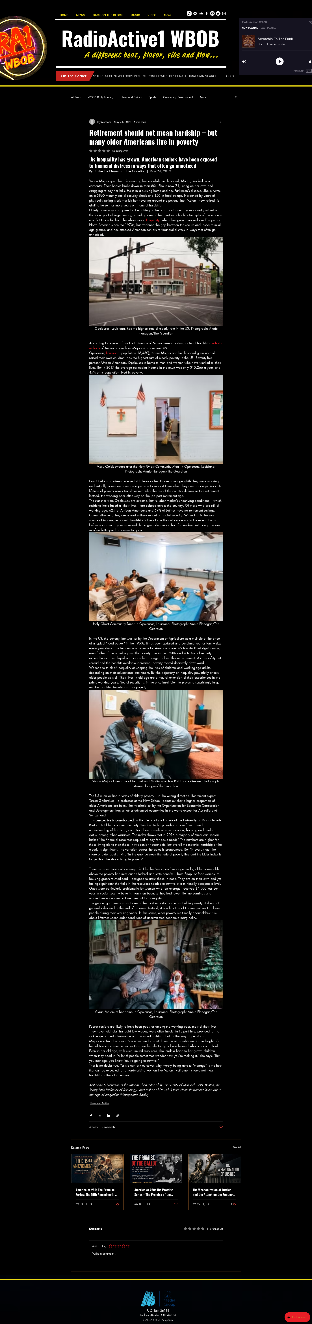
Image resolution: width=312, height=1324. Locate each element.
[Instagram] (224, 13)
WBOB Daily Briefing (100, 97)
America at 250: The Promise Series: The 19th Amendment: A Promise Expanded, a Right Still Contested (97, 1192)
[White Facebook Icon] (206, 13)
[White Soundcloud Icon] (201, 13)
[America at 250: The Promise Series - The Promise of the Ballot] (156, 1168)
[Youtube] (212, 13)
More (203, 97)
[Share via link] (117, 1115)
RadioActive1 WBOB (140, 38)
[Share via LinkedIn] (108, 1115)
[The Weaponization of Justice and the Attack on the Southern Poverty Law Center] (214, 1168)
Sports (152, 97)
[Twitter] (218, 13)
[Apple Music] (189, 13)
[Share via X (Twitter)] (99, 1115)
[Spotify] (195, 13)
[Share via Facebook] (91, 1115)
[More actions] (220, 122)
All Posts (76, 97)
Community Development (178, 97)
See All (237, 1147)
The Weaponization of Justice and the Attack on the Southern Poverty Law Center (214, 1192)
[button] (236, 97)
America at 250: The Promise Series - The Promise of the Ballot (153, 1192)
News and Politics (131, 97)
